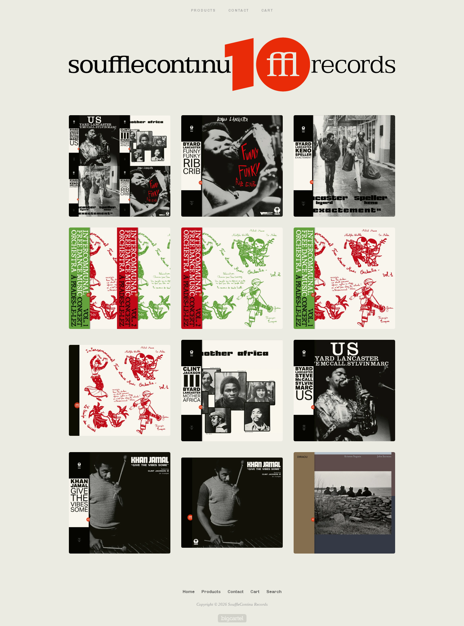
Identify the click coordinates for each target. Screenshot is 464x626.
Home (189, 591)
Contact (238, 10)
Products (203, 10)
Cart (267, 10)
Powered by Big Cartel (232, 618)
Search (274, 591)
